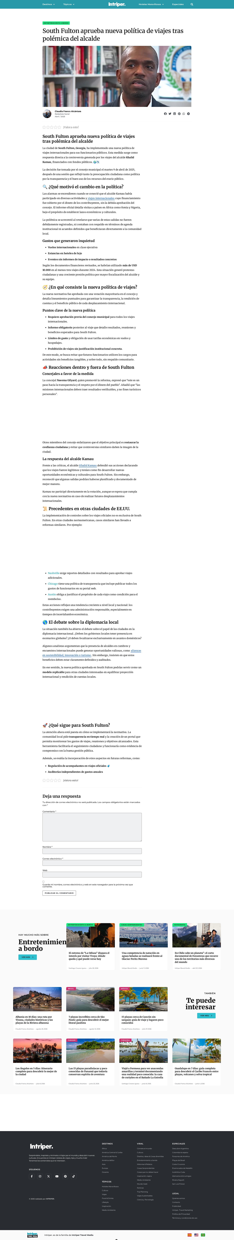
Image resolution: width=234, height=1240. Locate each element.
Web (45, 870)
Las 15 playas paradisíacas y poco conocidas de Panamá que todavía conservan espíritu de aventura (88, 1071)
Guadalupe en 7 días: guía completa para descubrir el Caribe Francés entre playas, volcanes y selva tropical (196, 1071)
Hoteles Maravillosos (150, 4)
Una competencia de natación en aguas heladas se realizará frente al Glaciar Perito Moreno (142, 955)
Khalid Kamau (88, 465)
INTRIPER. (50, 1199)
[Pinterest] (65, 1176)
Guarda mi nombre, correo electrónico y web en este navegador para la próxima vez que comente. (88, 886)
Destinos (47, 4)
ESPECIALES (178, 1143)
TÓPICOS (107, 1181)
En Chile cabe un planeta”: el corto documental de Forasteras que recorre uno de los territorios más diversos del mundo (196, 957)
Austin (52, 594)
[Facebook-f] (31, 1176)
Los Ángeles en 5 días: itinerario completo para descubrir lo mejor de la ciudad (36, 1071)
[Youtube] (57, 1176)
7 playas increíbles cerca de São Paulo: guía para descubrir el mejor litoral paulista (89, 1019)
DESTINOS (107, 1143)
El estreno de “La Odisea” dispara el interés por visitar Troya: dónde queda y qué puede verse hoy (89, 955)
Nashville (53, 573)
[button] (192, 4)
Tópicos (67, 4)
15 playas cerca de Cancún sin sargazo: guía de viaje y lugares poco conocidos (142, 1019)
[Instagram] (40, 1176)
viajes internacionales (101, 198)
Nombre (47, 847)
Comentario (49, 811)
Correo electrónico (53, 859)
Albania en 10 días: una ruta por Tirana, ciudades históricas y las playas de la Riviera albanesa (34, 1019)
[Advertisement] (92, 418)
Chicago (53, 583)
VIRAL (140, 1143)
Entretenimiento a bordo (56, 23)
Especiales (178, 4)
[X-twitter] (48, 1176)
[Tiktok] (73, 1176)
